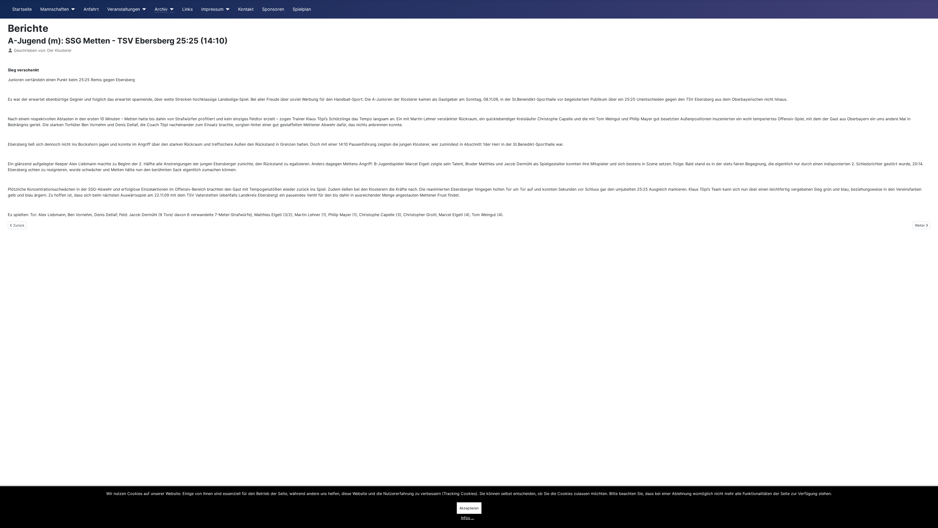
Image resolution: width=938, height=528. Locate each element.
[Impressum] (227, 9)
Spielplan (302, 9)
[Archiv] (171, 9)
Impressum (212, 9)
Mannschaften (54, 9)
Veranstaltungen (123, 9)
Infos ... (467, 517)
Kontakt (246, 9)
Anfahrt (91, 9)
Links (187, 9)
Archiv (161, 9)
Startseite (22, 9)
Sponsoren (273, 9)
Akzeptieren (469, 508)
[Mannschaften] (72, 9)
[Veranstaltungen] (143, 9)
